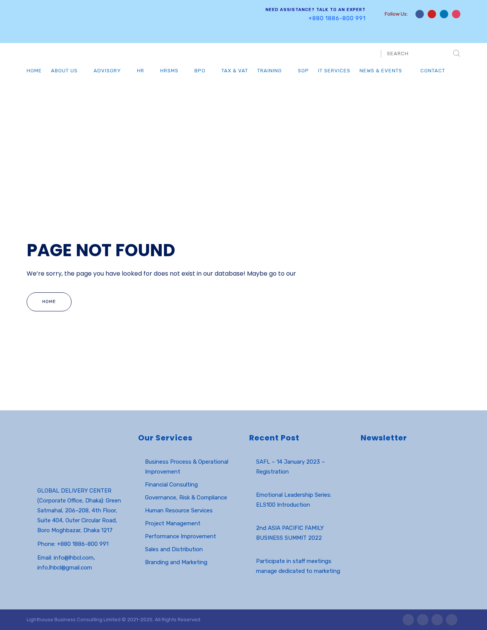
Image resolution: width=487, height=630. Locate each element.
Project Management (173, 523)
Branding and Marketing (176, 562)
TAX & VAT (234, 70)
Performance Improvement (180, 536)
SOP (303, 70)
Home (34, 70)
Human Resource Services (179, 510)
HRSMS (169, 70)
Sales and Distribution (174, 549)
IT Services (334, 70)
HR (140, 70)
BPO (199, 70)
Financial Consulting (171, 484)
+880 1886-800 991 (337, 18)
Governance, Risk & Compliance (186, 497)
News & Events (381, 70)
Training (269, 70)
